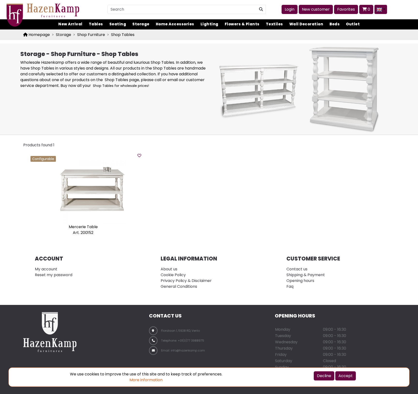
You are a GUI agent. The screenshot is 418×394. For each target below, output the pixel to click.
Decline (324, 376)
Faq (289, 286)
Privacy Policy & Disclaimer (186, 280)
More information (146, 380)
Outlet (353, 24)
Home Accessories (175, 24)
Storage (140, 24)
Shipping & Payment (305, 275)
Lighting (209, 24)
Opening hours (300, 280)
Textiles (274, 24)
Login (289, 9)
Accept (345, 376)
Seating (117, 24)
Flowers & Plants (242, 24)
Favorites (346, 9)
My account (46, 269)
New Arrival (70, 24)
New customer (316, 9)
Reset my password (53, 275)
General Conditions (179, 286)
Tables (96, 24)
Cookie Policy (173, 275)
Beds (334, 24)
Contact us (296, 269)
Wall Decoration (306, 24)
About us (169, 269)
